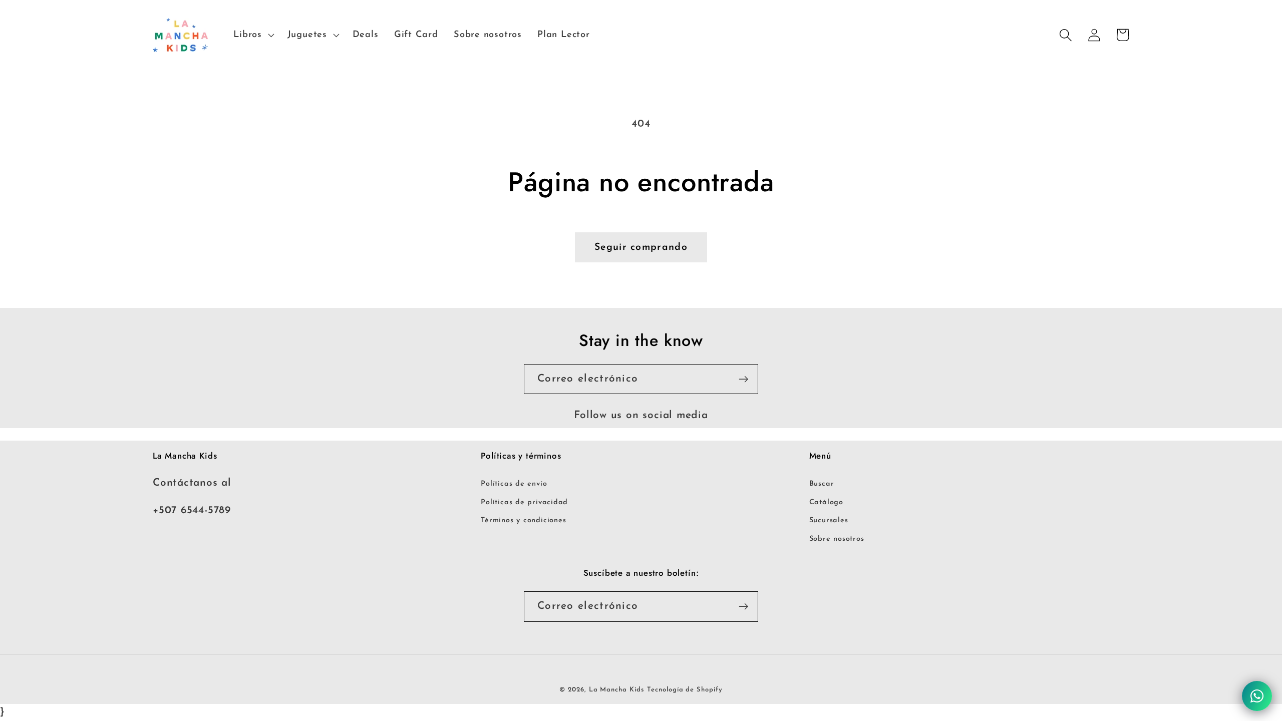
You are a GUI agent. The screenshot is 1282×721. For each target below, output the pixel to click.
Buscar (821, 484)
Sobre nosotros (836, 539)
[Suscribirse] (743, 379)
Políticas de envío (514, 484)
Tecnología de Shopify (684, 689)
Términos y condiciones (523, 520)
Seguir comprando (641, 247)
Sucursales (828, 520)
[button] (252, 35)
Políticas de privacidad (524, 502)
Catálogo (826, 502)
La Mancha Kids (617, 689)
